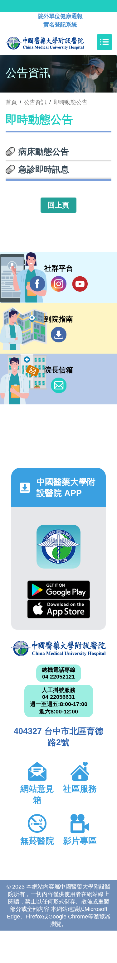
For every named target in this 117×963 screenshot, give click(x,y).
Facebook (37, 284)
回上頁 (58, 205)
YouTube (80, 284)
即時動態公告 (70, 102)
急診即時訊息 (43, 169)
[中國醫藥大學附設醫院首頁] (54, 42)
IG (58, 284)
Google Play (58, 589)
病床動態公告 (43, 151)
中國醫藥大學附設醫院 (58, 648)
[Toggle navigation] (104, 42)
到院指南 (58, 334)
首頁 (11, 102)
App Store (58, 608)
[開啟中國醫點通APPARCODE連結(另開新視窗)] (58, 547)
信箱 (58, 385)
